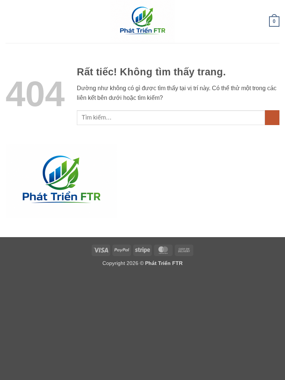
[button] (10, 21)
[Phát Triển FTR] (142, 21)
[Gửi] (272, 117)
